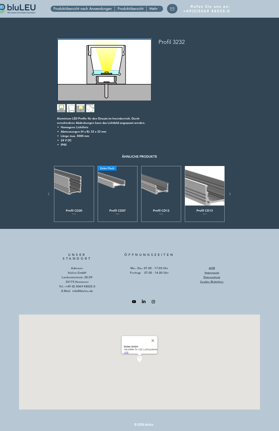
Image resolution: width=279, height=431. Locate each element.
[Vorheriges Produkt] (48, 194)
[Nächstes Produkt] (230, 194)
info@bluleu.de (82, 291)
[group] (139, 194)
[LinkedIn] (143, 301)
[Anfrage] (172, 8)
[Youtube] (134, 301)
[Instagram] (153, 301)
